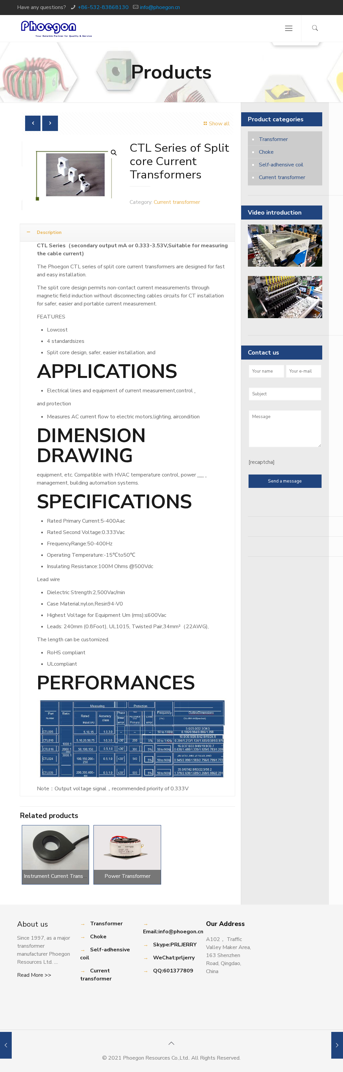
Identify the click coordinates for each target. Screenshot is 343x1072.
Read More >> (34, 975)
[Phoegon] (57, 28)
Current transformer (177, 202)
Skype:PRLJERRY (175, 944)
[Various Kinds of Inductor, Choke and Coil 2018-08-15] (337, 1045)
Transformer (273, 139)
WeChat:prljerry (174, 957)
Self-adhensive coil (281, 164)
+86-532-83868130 (103, 7)
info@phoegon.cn (160, 7)
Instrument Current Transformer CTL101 (72, 876)
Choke (266, 152)
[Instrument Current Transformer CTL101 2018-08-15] (6, 1045)
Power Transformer (127, 876)
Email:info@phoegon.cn (173, 931)
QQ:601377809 (173, 970)
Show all (219, 123)
